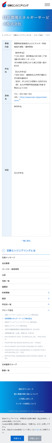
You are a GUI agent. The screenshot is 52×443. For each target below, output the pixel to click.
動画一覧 (5, 370)
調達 (4, 298)
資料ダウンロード (26, 389)
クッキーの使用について (26, 403)
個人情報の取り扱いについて (26, 394)
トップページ (6, 35)
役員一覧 (5, 281)
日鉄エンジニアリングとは (22, 35)
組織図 (5, 286)
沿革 (4, 275)
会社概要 (5, 263)
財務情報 (5, 292)
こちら (37, 429)
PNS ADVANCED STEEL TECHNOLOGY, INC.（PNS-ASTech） (25, 337)
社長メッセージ (8, 257)
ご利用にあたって (26, 398)
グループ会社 (38, 35)
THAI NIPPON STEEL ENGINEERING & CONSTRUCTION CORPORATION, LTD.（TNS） (25, 351)
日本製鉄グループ (9, 364)
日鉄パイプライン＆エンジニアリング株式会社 (21, 315)
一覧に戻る (26, 240)
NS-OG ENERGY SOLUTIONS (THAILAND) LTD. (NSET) (24, 346)
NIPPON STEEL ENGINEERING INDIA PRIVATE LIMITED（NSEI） (25, 357)
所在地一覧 (6, 304)
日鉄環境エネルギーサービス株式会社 (18, 318)
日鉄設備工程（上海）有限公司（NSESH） (20, 333)
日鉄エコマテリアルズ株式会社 (16, 326)
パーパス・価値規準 (10, 269)
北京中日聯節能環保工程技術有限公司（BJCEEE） (23, 329)
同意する (17, 438)
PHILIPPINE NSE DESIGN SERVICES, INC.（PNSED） (23, 342)
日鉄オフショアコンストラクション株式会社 (21, 322)
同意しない (34, 438)
